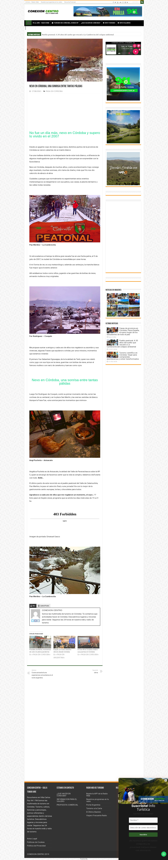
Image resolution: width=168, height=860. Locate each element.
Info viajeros (125, 23)
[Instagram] (38, 620)
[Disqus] (65, 746)
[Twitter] (115, 2)
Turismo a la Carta (94, 808)
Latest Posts (44, 606)
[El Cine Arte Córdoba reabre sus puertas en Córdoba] (88, 642)
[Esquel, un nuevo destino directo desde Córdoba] (64, 642)
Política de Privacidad (36, 846)
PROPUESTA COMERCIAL (67, 805)
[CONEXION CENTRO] (43, 12)
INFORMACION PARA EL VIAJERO (67, 800)
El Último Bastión (93, 812)
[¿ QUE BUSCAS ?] (142, 2)
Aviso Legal (32, 838)
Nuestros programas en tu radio (51, 2)
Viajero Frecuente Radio (96, 815)
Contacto (33, 28)
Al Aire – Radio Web (32, 2)
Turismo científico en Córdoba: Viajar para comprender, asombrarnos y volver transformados (123, 356)
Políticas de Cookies (36, 842)
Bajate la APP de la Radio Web (97, 794)
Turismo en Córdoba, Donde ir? (66, 23)
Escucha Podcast (70, 2)
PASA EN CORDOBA (54, 91)
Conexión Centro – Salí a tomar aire (28, 22)
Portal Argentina (93, 805)
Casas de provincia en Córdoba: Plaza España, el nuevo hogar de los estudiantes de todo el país (80, 35)
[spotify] (125, 2)
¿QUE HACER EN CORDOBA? (90, 23)
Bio (34, 606)
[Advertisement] (64, 112)
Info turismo (110, 23)
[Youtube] (118, 2)
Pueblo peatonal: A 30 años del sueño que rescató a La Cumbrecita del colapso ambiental (122, 343)
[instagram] (123, 2)
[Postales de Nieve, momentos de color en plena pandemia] (40, 642)
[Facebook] (113, 2)
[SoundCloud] (120, 2)
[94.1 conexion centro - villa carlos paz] (107, 11)
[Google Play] (127, 2)
